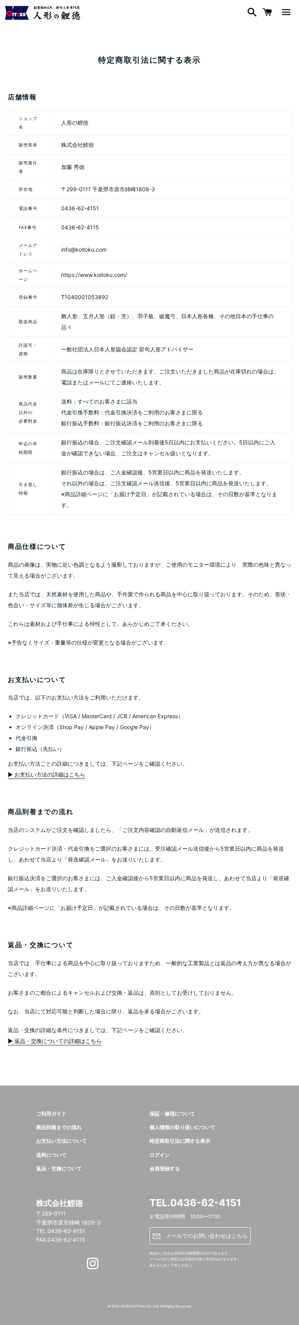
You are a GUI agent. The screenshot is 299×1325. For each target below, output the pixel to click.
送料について (51, 1155)
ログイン (160, 1155)
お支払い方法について (61, 1141)
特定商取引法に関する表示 (180, 1141)
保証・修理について (172, 1114)
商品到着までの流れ (59, 1127)
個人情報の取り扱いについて (182, 1127)
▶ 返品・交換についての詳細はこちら (55, 1041)
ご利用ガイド (51, 1114)
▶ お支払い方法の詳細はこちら (46, 774)
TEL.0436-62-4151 (195, 1203)
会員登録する (165, 1169)
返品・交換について (59, 1169)
